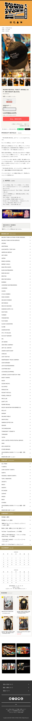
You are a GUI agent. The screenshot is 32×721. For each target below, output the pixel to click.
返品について (10, 710)
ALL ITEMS (8, 29)
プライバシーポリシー (13, 712)
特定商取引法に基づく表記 (24, 125)
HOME (3, 29)
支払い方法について (13, 709)
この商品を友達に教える (12, 129)
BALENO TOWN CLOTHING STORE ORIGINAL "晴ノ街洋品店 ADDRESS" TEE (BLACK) (8, 632)
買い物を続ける (5, 129)
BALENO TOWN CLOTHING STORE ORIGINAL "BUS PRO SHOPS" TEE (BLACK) (23, 612)
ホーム (7, 709)
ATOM (22, 712)
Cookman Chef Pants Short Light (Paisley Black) (23, 632)
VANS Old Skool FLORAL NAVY (7, 611)
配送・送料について (21, 709)
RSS (19, 712)
